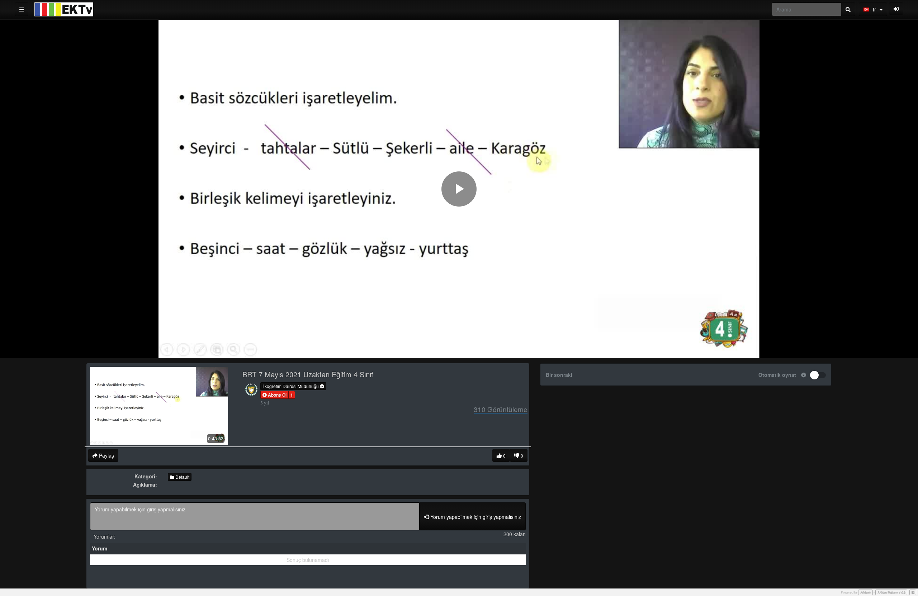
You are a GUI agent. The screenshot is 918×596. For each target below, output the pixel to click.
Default (181, 477)
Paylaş (106, 455)
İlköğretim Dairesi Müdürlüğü (291, 386)
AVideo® (865, 592)
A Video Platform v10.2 (891, 592)
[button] (274, 395)
